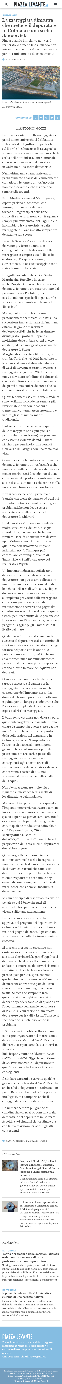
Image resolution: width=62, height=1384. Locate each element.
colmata (20, 1140)
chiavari (9, 1140)
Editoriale (10, 15)
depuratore (31, 1140)
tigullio (43, 1140)
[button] (6, 4)
